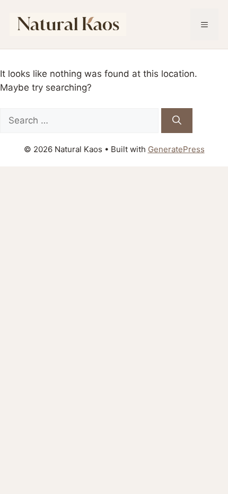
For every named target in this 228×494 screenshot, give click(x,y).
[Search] (176, 121)
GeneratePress (176, 149)
